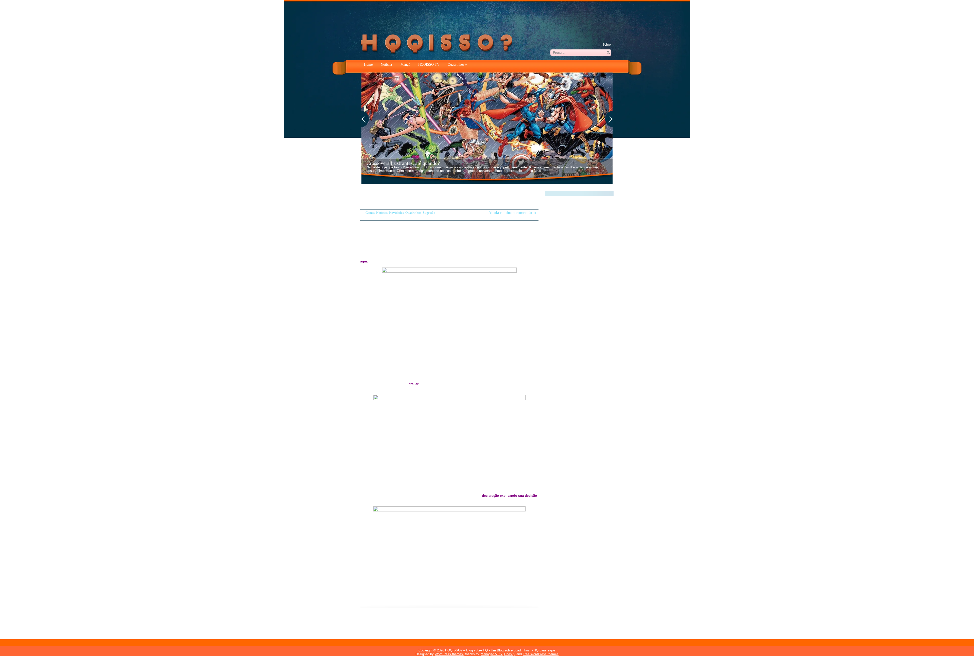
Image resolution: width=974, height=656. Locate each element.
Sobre (606, 44)
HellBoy (375, 623)
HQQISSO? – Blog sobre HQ (466, 650)
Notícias (386, 64)
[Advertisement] (487, 15)
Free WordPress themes (541, 654)
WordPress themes (449, 654)
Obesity (509, 654)
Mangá (405, 64)
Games (370, 213)
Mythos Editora (444, 623)
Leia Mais (534, 171)
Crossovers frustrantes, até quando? (403, 163)
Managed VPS (491, 654)
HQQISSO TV (429, 64)
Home (368, 64)
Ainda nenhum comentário (512, 212)
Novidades (396, 213)
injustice (390, 623)
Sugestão (429, 213)
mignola (403, 623)
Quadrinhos (457, 64)
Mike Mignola (421, 623)
